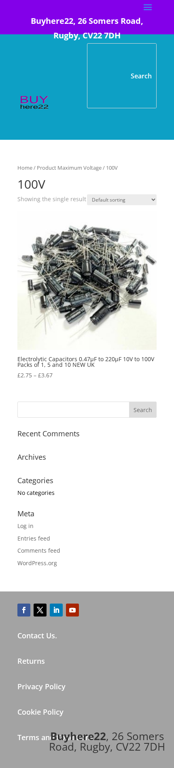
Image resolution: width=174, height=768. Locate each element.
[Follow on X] (40, 610)
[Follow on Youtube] (72, 610)
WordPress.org (37, 563)
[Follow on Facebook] (23, 610)
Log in (25, 526)
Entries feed (33, 538)
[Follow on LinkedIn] (56, 610)
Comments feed (38, 550)
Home (24, 167)
